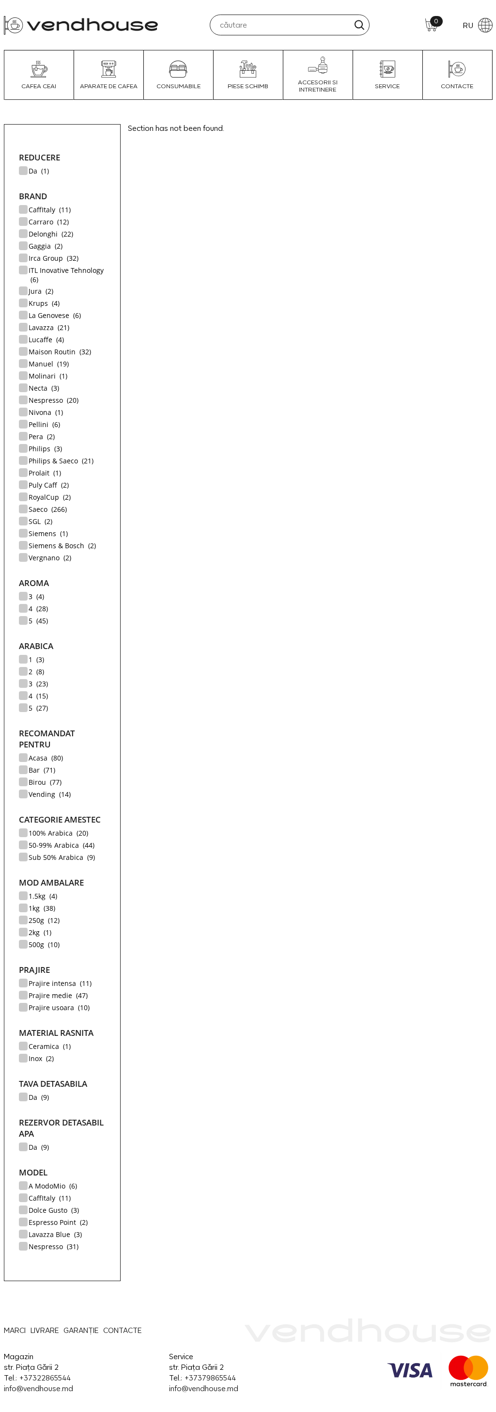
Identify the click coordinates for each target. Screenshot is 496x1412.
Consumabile (178, 86)
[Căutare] (359, 25)
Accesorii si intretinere (318, 86)
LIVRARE (45, 1330)
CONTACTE (457, 86)
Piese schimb (248, 86)
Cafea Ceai (38, 86)
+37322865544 (45, 1378)
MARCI (15, 1330)
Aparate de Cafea (109, 86)
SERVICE (387, 86)
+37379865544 (210, 1378)
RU (468, 25)
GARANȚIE (80, 1330)
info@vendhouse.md (38, 1388)
